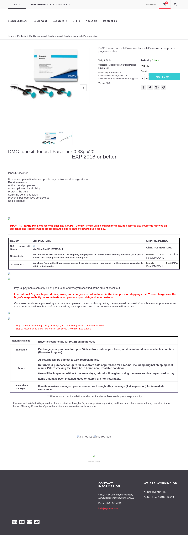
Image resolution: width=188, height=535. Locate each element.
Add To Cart (164, 77)
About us (91, 21)
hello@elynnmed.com (108, 508)
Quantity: (145, 71)
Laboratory (60, 21)
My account (151, 4)
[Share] (143, 87)
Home (11, 36)
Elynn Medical (17, 20)
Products (21, 36)
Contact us (110, 21)
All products (114, 65)
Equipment (40, 21)
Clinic (76, 21)
